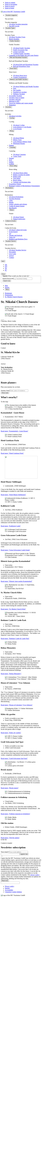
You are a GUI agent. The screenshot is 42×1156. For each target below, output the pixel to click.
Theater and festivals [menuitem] (15, 235)
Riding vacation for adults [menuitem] (21, 175)
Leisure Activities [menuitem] (18, 52)
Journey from (5, 390)
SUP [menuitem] (10, 160)
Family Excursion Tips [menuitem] (20, 50)
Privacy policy (9, 886)
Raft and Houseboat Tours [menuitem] (21, 66)
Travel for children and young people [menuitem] (21, 103)
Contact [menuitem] (11, 257)
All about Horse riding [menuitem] (20, 173)
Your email (5, 852)
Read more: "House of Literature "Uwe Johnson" (17, 705)
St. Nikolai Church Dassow (14, 297)
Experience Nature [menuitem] (15, 184)
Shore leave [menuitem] (13, 68)
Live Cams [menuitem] (12, 254)
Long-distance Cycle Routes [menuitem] (22, 127)
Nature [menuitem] (12, 210)
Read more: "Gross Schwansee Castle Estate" (15, 550)
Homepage (8, 293)
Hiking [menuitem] (11, 131)
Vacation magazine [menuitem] (11, 15)
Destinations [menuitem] (9, 188)
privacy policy (35, 875)
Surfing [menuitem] (11, 158)
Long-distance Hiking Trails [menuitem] (22, 142)
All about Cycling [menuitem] (19, 125)
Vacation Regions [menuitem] (14, 199)
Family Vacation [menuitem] (14, 41)
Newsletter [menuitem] (12, 252)
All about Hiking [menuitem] (18, 138)
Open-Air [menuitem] (12, 237)
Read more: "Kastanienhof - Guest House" (14, 431)
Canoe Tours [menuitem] (17, 156)
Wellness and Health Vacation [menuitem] (18, 79)
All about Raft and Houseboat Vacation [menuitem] (25, 64)
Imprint (7, 888)
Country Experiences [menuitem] (20, 77)
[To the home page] (13, 11)
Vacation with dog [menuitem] (15, 99)
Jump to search (9, 6)
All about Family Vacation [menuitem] (21, 48)
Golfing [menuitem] (11, 164)
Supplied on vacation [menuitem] (20, 92)
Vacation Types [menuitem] (10, 28)
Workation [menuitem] (12, 105)
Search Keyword (7, 278)
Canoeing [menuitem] (12, 147)
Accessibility (9, 890)
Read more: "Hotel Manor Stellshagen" (13, 495)
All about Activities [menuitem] (15, 116)
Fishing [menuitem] (11, 145)
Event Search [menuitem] (13, 232)
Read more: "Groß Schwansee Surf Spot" (14, 758)
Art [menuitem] (10, 233)
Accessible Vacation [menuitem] (15, 96)
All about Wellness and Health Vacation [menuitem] (26, 86)
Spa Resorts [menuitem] (13, 208)
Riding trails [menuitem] (17, 176)
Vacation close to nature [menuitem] (16, 97)
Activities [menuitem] (8, 107)
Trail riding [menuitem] (16, 178)
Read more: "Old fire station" (10, 838)
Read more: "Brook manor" (10, 788)
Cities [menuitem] (11, 200)
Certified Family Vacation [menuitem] (21, 53)
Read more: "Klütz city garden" (11, 733)
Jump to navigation (11, 4)
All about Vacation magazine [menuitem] (18, 24)
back (3, 261)
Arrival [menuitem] (11, 256)
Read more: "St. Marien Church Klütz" (13, 609)
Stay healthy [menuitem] (17, 90)
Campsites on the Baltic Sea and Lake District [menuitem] (23, 55)
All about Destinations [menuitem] (16, 197)
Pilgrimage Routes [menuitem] (19, 143)
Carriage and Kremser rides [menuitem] (22, 182)
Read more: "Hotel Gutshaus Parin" (12, 453)
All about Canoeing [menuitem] (19, 154)
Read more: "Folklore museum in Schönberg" (15, 814)
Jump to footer (9, 8)
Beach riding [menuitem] (17, 180)
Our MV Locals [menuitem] (14, 26)
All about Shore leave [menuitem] (20, 75)
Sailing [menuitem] (11, 162)
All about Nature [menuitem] (18, 217)
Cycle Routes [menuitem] (17, 129)
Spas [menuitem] (14, 88)
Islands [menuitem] (11, 202)
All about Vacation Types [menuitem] (17, 37)
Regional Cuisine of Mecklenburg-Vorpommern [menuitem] (24, 186)
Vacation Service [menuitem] (11, 241)
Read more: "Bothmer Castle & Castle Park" (15, 638)
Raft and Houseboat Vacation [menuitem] (18, 57)
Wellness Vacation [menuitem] (19, 94)
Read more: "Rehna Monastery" (11, 674)
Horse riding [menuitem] (13, 166)
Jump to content (10, 2)
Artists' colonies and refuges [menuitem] (18, 204)
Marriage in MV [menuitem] (14, 101)
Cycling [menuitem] (12, 118)
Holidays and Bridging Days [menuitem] (18, 239)
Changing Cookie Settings (13, 892)
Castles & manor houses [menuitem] (16, 206)
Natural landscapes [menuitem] (19, 219)
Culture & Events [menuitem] (11, 221)
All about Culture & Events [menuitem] (18, 230)
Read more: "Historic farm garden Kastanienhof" (16, 581)
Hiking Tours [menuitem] (17, 140)
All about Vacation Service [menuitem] (17, 250)
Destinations (9, 295)
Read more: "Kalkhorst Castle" (11, 526)
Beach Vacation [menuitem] (14, 39)
